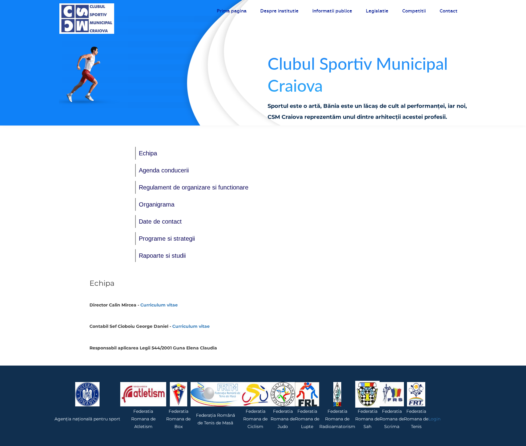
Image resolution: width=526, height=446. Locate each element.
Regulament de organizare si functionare (193, 187)
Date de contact (160, 221)
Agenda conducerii (164, 170)
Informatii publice (332, 11)
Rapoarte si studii (162, 255)
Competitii (414, 11)
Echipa (148, 153)
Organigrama (156, 204)
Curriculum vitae (159, 305)
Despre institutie (279, 11)
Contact (449, 11)
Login (434, 419)
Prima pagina (232, 11)
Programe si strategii (167, 238)
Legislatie (377, 11)
